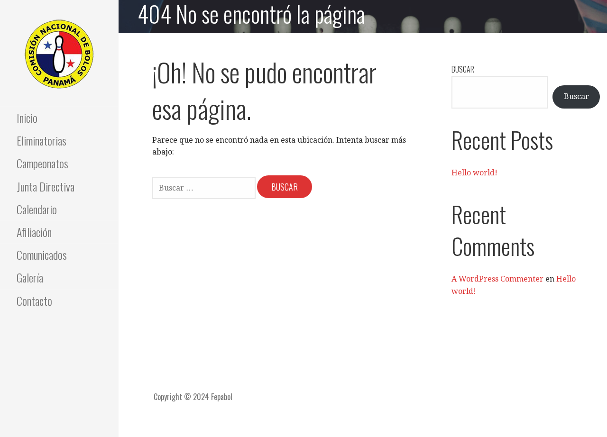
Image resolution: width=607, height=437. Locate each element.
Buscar (462, 69)
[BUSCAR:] (204, 187)
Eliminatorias (41, 140)
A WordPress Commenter (497, 278)
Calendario (37, 209)
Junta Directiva (45, 186)
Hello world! (474, 172)
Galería (30, 277)
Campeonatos (42, 163)
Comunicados (42, 254)
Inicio (27, 117)
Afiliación (34, 231)
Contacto (34, 300)
